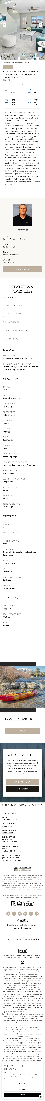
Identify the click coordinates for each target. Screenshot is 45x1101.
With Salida (22, 789)
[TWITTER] (31, 914)
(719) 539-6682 (7, 826)
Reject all (22, 1083)
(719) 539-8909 (9, 247)
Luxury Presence (22, 928)
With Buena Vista (22, 782)
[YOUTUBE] (25, 914)
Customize (22, 1089)
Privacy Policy (32, 939)
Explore (22, 731)
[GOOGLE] (37, 914)
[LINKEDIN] (20, 914)
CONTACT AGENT (22, 269)
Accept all (22, 1095)
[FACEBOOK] (8, 914)
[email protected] (23, 957)
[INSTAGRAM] (14, 914)
